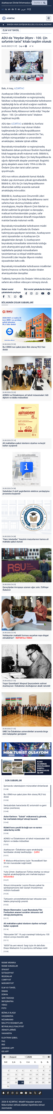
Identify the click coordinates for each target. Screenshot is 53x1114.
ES (19, 9)
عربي (23, 9)
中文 (29, 9)
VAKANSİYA (7, 1033)
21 (37, 1078)
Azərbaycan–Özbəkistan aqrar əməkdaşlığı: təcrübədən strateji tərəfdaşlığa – (23, 850)
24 (8, 1082)
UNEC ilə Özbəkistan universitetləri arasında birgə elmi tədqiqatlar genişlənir (25, 732)
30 (49, 1082)
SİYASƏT (5, 969)
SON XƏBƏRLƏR (13, 780)
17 (8, 1078)
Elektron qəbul (10, 1038)
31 (8, 1086)
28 (37, 1082)
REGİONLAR (7, 976)
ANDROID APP (8, 1048)
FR (15, 9)
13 (30, 1074)
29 (43, 1082)
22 (43, 1078)
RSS (3, 1044)
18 (16, 1078)
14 (37, 1074)
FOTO (4, 1008)
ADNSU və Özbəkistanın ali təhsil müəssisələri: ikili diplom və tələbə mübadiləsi (25, 396)
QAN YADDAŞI (8, 998)
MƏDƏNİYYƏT (8, 983)
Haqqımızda (7, 1016)
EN (9, 9)
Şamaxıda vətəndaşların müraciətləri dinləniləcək (26, 786)
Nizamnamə (7, 1019)
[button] (26, 62)
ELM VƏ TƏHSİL (11, 30)
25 (16, 1082)
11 (16, 1074)
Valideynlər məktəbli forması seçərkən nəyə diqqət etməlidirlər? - (25, 636)
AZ (3, 9)
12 (22, 1074)
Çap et (22, 46)
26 (22, 1082)
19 (22, 1078)
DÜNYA (5, 994)
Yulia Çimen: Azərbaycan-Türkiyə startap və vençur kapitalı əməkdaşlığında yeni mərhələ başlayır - (26, 874)
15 (43, 1074)
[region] (27, 869)
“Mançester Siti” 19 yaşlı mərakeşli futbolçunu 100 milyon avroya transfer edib (26, 935)
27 (30, 1082)
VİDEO (4, 1005)
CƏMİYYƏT (6, 980)
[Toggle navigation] (48, 18)
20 (30, 1078)
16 (49, 1074)
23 (49, 1078)
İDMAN (5, 991)
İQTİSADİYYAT (8, 973)
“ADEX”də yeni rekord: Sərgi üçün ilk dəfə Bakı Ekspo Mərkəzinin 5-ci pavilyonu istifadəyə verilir (25, 946)
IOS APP (5, 1051)
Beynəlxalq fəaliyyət (13, 1026)
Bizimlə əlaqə (9, 1013)
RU (6, 9)
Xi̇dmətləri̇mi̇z (9, 1030)
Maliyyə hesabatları (12, 1023)
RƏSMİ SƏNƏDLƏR (10, 966)
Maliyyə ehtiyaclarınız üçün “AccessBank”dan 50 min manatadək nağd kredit (25, 861)
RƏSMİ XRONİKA (9, 962)
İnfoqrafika (8, 1001)
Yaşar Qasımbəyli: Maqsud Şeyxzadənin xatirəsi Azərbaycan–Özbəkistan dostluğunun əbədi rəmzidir (26, 684)
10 (8, 1074)
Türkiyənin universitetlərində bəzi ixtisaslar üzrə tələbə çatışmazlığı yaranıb (25, 900)
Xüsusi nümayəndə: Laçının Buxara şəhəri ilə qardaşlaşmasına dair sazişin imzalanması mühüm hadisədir (24, 887)
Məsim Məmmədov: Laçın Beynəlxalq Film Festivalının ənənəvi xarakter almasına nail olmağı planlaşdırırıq (23, 912)
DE (13, 9)
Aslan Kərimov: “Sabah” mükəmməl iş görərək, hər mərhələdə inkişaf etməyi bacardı (25, 817)
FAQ (3, 1041)
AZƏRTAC (19, 88)
